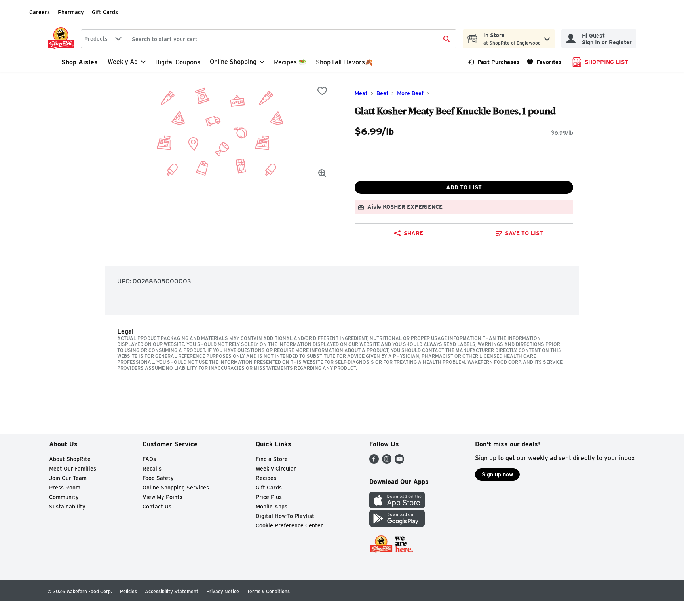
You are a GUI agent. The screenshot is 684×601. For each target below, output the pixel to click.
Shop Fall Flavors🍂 (344, 62)
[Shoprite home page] (63, 38)
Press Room (64, 487)
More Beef (410, 93)
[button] (547, 37)
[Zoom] (322, 173)
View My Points (162, 497)
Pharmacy (71, 12)
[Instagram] (386, 461)
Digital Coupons (177, 62)
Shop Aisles (79, 62)
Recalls (152, 468)
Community (64, 497)
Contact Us (156, 506)
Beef (382, 93)
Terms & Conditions (268, 591)
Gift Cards (105, 12)
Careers (39, 12)
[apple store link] (397, 506)
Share (413, 233)
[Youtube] (399, 461)
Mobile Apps (271, 506)
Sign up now (497, 474)
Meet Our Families (72, 468)
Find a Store (272, 459)
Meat (361, 93)
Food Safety (158, 478)
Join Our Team (68, 478)
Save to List (524, 233)
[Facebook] (374, 461)
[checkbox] (322, 91)
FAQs (149, 459)
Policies (128, 591)
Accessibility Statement (171, 591)
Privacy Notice (222, 591)
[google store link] (397, 524)
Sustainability (67, 506)
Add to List (464, 187)
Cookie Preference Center (289, 525)
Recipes (266, 478)
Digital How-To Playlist (285, 516)
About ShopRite (70, 459)
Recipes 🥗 (290, 62)
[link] (493, 62)
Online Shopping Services (175, 487)
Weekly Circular (276, 468)
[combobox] (103, 38)
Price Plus (269, 497)
